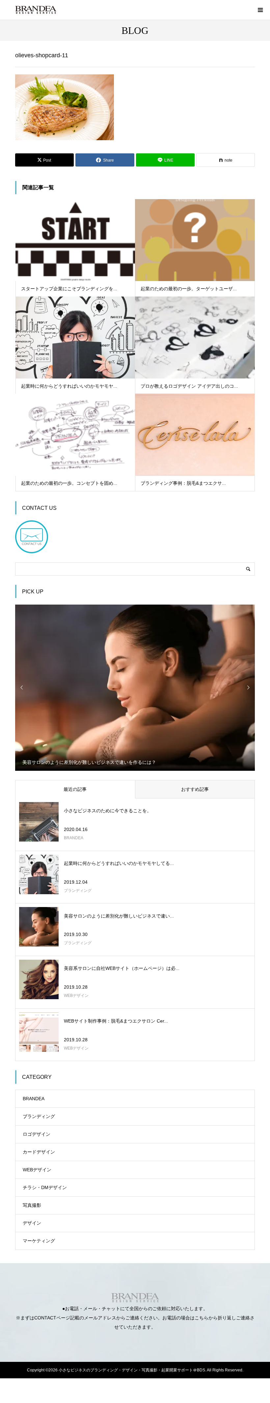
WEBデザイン (37, 1169)
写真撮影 (32, 1205)
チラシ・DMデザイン (45, 1187)
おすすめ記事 (195, 789)
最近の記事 (75, 789)
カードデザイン (39, 1152)
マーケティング (39, 1240)
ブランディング (39, 1116)
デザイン (32, 1223)
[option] (135, 687)
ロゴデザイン (36, 1134)
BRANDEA (33, 1098)
